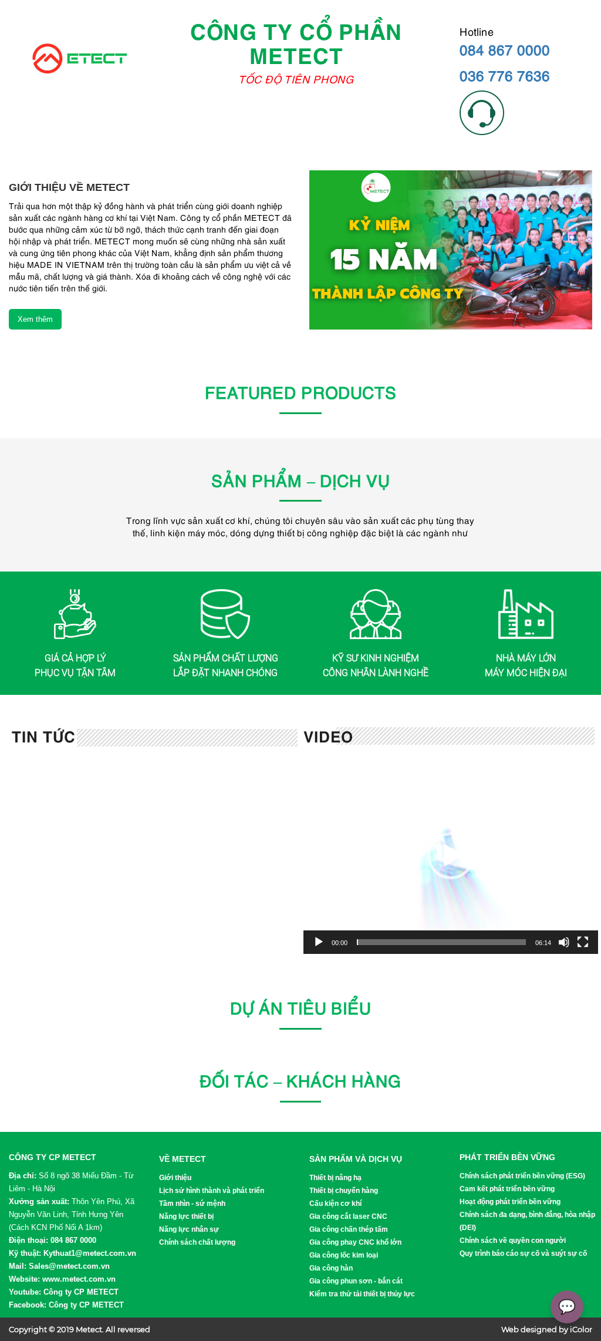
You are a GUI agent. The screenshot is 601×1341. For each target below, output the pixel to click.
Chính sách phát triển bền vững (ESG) (522, 1176)
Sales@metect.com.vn (69, 1266)
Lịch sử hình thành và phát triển (211, 1191)
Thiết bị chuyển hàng (343, 1191)
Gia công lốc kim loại (343, 1255)
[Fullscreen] (583, 942)
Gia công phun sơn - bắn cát (356, 1281)
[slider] (441, 942)
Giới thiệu (175, 1178)
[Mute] (564, 942)
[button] (450, 855)
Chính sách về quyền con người (513, 1240)
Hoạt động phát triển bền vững (510, 1202)
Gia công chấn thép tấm (348, 1229)
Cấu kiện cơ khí (335, 1203)
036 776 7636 (505, 74)
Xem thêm (35, 319)
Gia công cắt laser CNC (348, 1216)
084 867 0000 (505, 48)
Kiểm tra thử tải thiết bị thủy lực (362, 1294)
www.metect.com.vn (79, 1279)
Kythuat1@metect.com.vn (89, 1253)
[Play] (319, 942)
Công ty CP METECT (81, 1292)
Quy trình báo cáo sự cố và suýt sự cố (523, 1253)
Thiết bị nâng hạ (335, 1178)
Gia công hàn (331, 1268)
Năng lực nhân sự (189, 1229)
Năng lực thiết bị (186, 1216)
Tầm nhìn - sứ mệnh (192, 1203)
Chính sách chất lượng (197, 1242)
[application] (450, 855)
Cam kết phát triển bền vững (507, 1189)
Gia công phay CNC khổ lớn (355, 1242)
